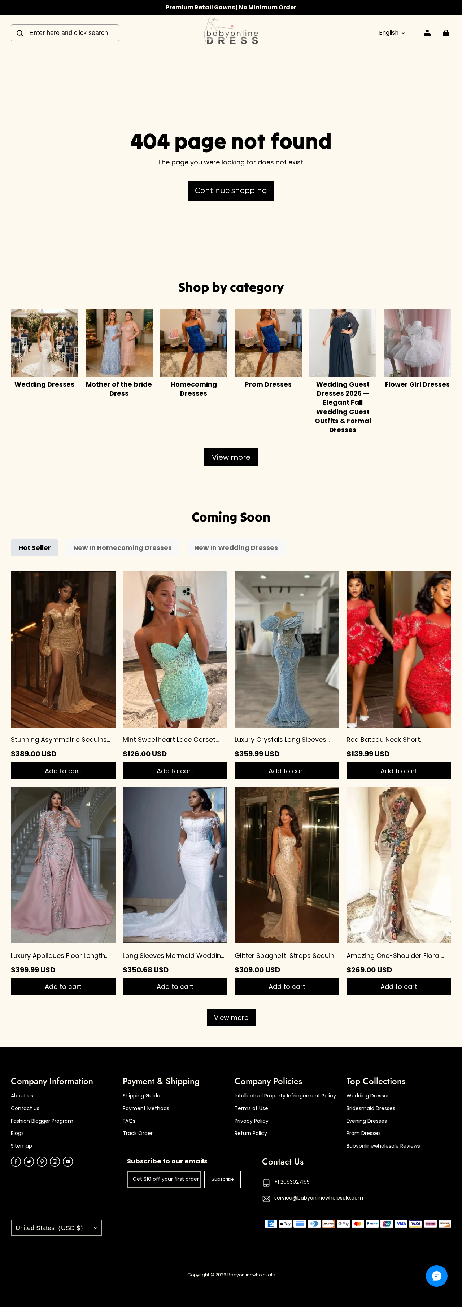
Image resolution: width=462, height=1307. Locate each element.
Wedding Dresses (368, 1095)
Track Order (138, 1133)
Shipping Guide (141, 1095)
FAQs (129, 1121)
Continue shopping (231, 190)
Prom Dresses (363, 1133)
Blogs (17, 1133)
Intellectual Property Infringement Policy (285, 1095)
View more (231, 457)
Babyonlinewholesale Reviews (383, 1146)
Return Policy (251, 1133)
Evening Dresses (366, 1121)
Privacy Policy (252, 1121)
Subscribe (223, 1179)
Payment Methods (146, 1108)
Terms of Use (251, 1108)
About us (22, 1095)
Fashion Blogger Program (42, 1121)
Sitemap (21, 1146)
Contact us (25, 1108)
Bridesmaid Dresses (370, 1108)
